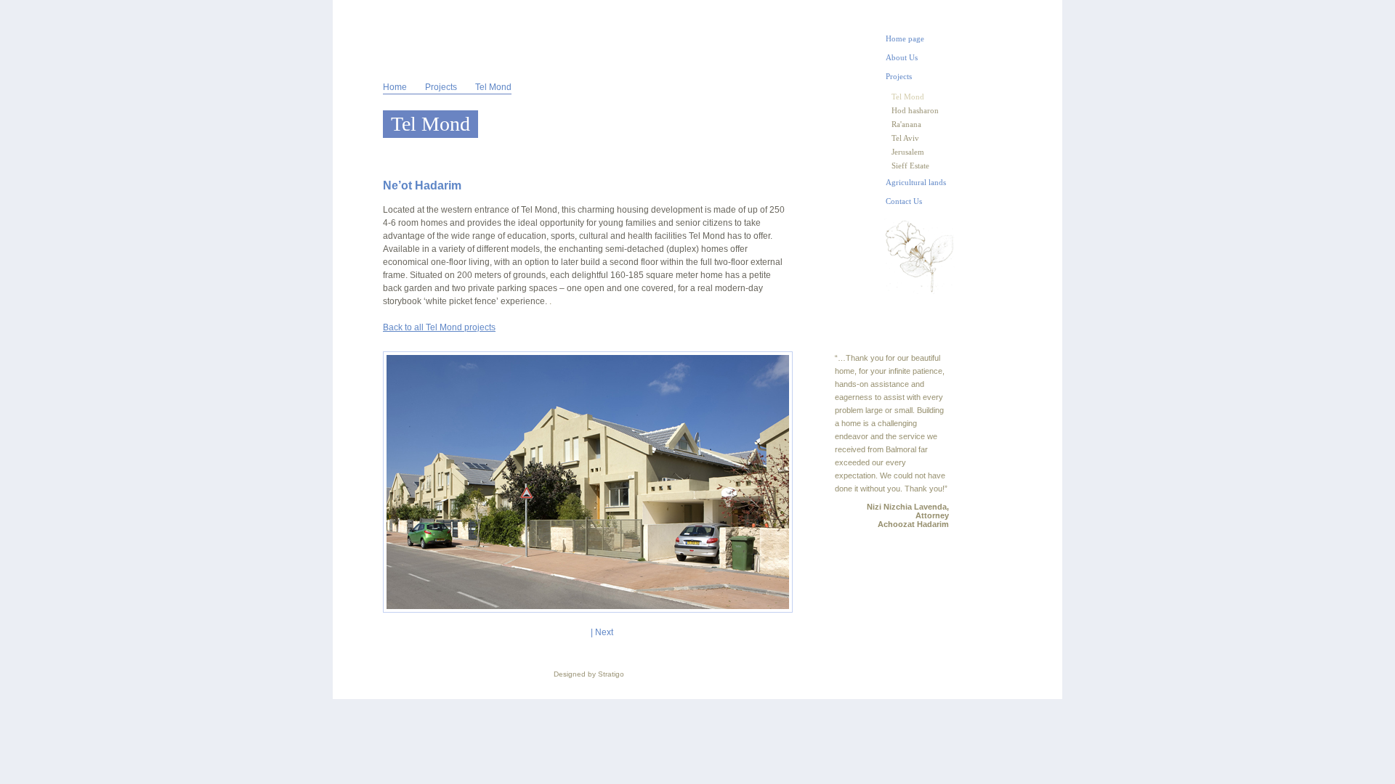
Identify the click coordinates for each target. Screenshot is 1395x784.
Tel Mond (907, 96)
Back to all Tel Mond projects (439, 327)
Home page (905, 38)
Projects (441, 87)
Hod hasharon (915, 110)
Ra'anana (906, 124)
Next (604, 632)
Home (395, 87)
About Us (902, 57)
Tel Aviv (905, 138)
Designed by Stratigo (589, 674)
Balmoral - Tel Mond (415, 37)
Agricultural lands (916, 182)
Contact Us (904, 201)
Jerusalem (907, 151)
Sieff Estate (910, 165)
